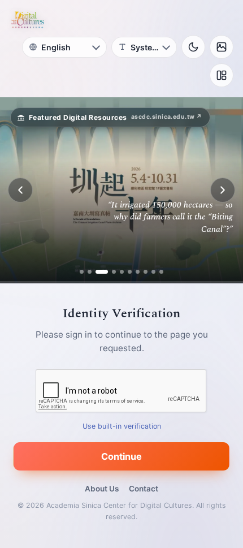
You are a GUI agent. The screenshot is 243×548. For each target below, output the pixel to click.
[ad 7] (138, 272)
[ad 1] (82, 272)
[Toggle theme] (193, 47)
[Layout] (221, 75)
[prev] (20, 190)
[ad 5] (122, 272)
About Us (102, 488)
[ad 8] (145, 272)
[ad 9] (153, 272)
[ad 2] (90, 272)
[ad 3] (102, 272)
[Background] (221, 47)
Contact (143, 488)
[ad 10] (161, 272)
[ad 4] (114, 272)
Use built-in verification (122, 426)
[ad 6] (130, 272)
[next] (222, 190)
